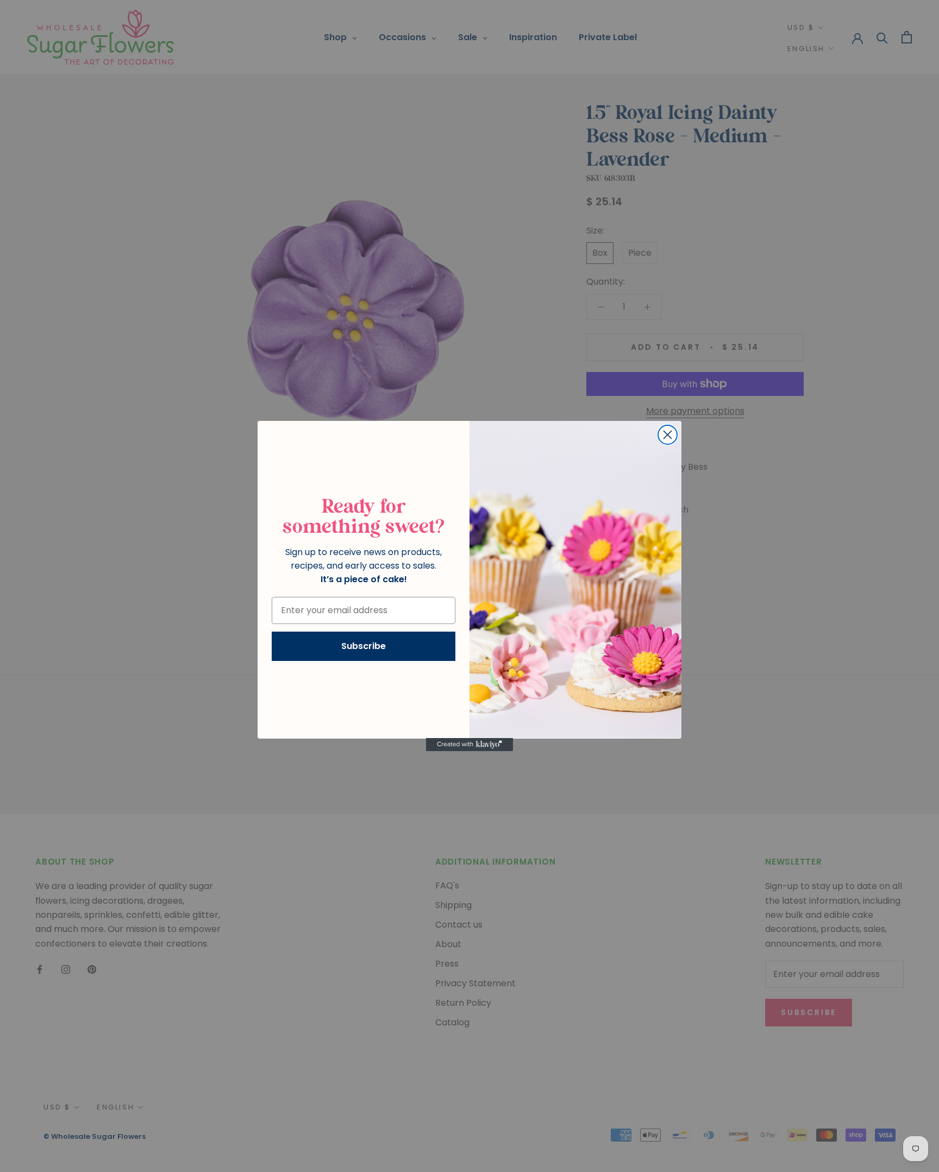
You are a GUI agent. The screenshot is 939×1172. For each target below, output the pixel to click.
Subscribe (363, 645)
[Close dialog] (667, 434)
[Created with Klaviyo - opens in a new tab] (469, 744)
